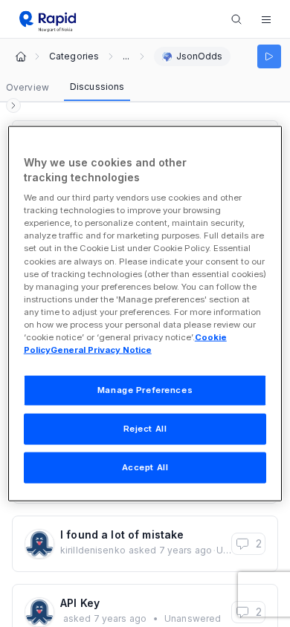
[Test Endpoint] (269, 56)
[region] (145, 314)
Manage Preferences (145, 390)
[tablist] (65, 87)
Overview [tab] (27, 87)
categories (74, 56)
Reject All (145, 428)
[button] (266, 19)
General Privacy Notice (101, 350)
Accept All (145, 466)
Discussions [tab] (97, 86)
